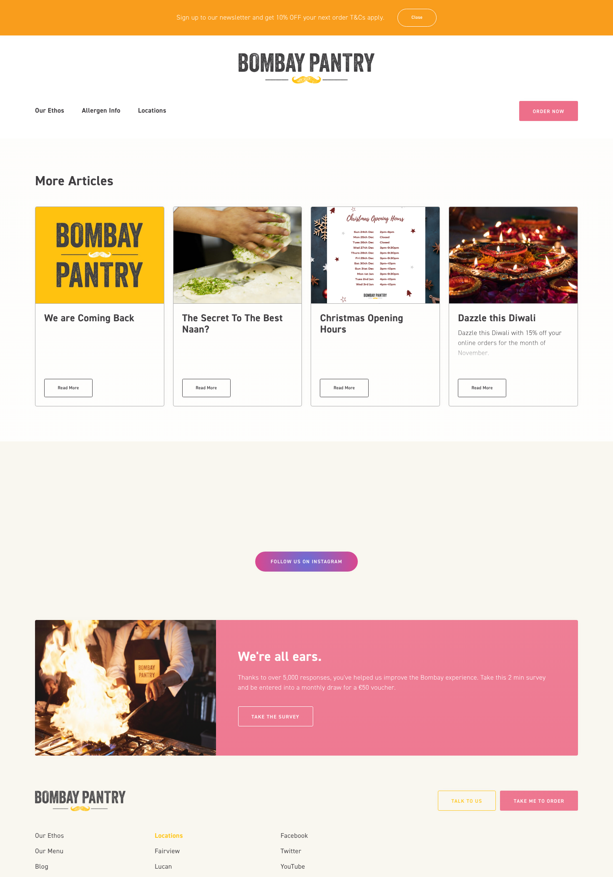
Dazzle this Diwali (497, 318)
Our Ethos (49, 110)
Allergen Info (101, 110)
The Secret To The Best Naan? (232, 323)
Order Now (549, 111)
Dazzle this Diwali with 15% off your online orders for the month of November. (510, 343)
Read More (68, 388)
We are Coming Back (89, 318)
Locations (152, 110)
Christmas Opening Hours (361, 323)
